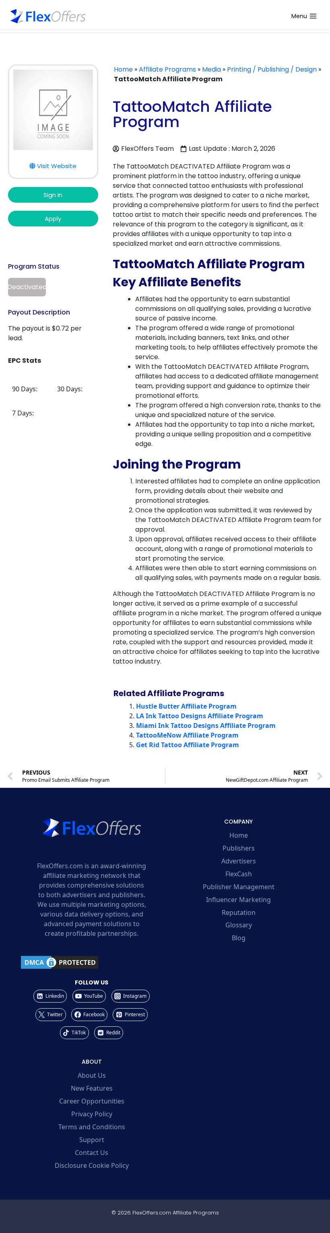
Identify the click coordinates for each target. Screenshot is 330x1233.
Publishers (239, 848)
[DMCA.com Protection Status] (91, 962)
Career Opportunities (91, 1101)
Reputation (239, 912)
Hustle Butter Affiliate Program (186, 706)
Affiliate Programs (167, 69)
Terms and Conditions (91, 1126)
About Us (92, 1075)
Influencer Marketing (238, 899)
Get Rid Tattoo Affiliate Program (187, 744)
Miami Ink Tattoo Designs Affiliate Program (206, 725)
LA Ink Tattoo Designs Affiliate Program (199, 715)
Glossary (238, 925)
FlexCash (238, 873)
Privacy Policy (91, 1114)
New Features (92, 1088)
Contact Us (91, 1152)
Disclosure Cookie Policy (92, 1165)
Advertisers (238, 861)
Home (123, 69)
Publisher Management (238, 886)
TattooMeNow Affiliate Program (187, 735)
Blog (238, 937)
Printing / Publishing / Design (272, 69)
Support (91, 1139)
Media (211, 69)
